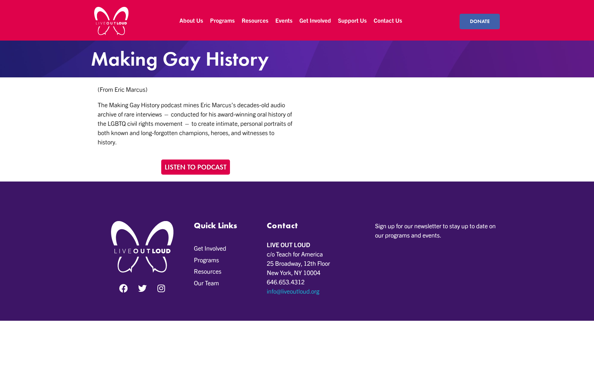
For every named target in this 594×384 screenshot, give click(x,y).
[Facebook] (123, 288)
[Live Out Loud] (111, 21)
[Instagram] (161, 288)
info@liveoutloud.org (293, 291)
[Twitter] (142, 288)
